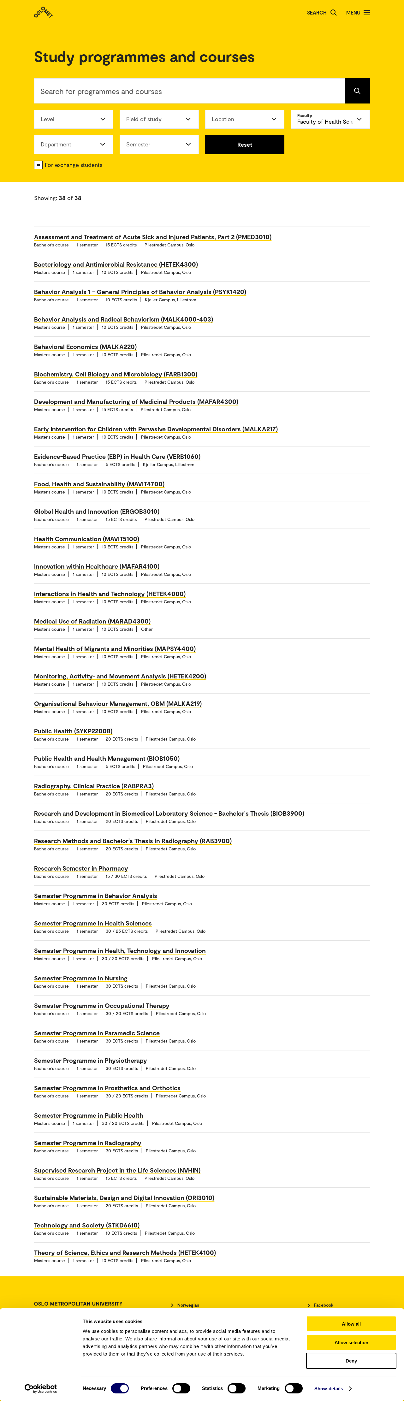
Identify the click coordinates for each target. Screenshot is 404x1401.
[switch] (181, 1388)
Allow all (351, 1324)
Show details (328, 1388)
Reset (244, 144)
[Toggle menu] (367, 12)
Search (317, 12)
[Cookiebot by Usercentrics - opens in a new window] (40, 1388)
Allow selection (351, 1342)
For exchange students (73, 164)
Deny (351, 1360)
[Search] (333, 12)
